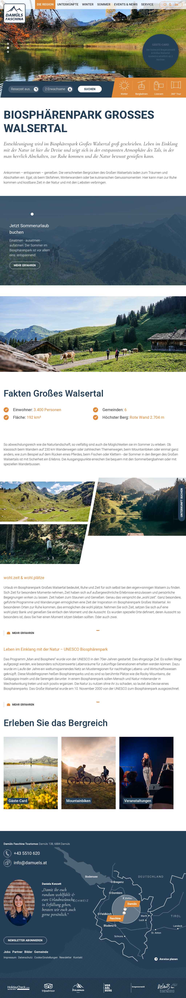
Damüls (132, 904)
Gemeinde (41, 952)
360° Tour (176, 94)
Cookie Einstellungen (46, 957)
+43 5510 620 (27, 853)
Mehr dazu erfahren (31, 808)
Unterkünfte (67, 4)
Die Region (45, 4)
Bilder (28, 952)
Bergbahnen (141, 94)
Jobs (7, 952)
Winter (88, 4)
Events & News (126, 4)
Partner (17, 952)
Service (147, 4)
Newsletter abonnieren (25, 940)
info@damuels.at (30, 863)
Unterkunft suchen (182, 502)
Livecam (158, 94)
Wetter (124, 94)
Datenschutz (25, 957)
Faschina (115, 918)
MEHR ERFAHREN (25, 265)
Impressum (10, 957)
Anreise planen (168, 959)
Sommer (103, 4)
